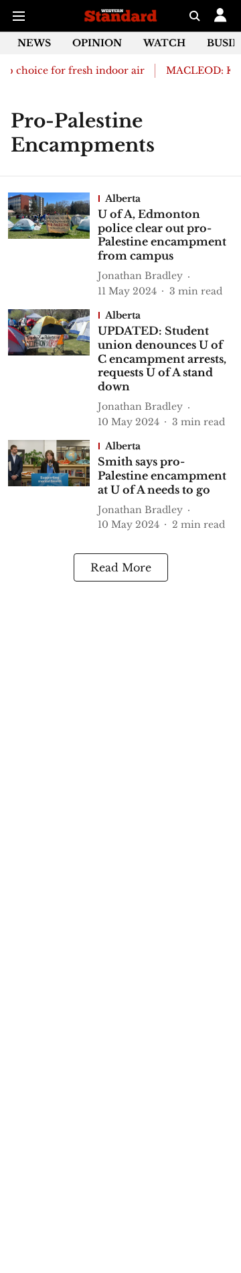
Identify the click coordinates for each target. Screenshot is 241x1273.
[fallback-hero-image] (53, 245)
